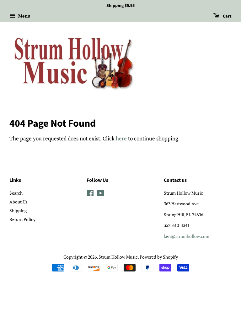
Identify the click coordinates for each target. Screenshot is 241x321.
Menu (23, 16)
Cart (227, 16)
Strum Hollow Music (118, 257)
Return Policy (22, 219)
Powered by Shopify (159, 257)
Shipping (18, 210)
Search (16, 193)
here (121, 138)
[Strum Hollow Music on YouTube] (100, 194)
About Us (18, 202)
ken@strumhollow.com (186, 236)
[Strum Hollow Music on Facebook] (90, 194)
